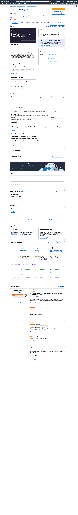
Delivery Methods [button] (13, 3)
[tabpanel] (37, 217)
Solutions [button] (19, 3)
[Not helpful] (17, 145)
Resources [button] (24, 3)
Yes (48, 63)
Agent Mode (59, 1)
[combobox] (33, 1)
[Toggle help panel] (76, 6)
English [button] (63, 1)
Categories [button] (6, 3)
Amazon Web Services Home (70, 3)
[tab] (13, 211)
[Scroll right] (64, 22)
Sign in (68, 1)
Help (76, 3)
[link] (40, 6)
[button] (27, 9)
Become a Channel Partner (53, 3)
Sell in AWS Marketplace (61, 3)
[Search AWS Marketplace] (50, 1)
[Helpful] (15, 145)
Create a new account (73, 1)
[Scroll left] (11, 22)
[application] (27, 269)
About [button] (2, 3)
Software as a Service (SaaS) (53, 61)
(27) (17, 19)
